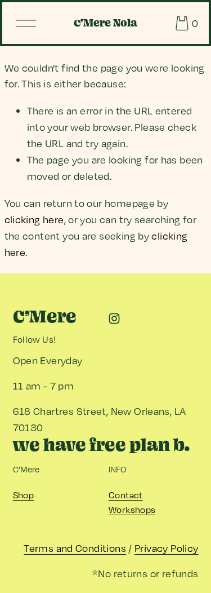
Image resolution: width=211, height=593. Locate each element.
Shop (23, 495)
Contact (126, 495)
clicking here (34, 219)
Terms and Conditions (75, 548)
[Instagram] (114, 318)
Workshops (132, 509)
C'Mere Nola (105, 22)
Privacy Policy (166, 548)
